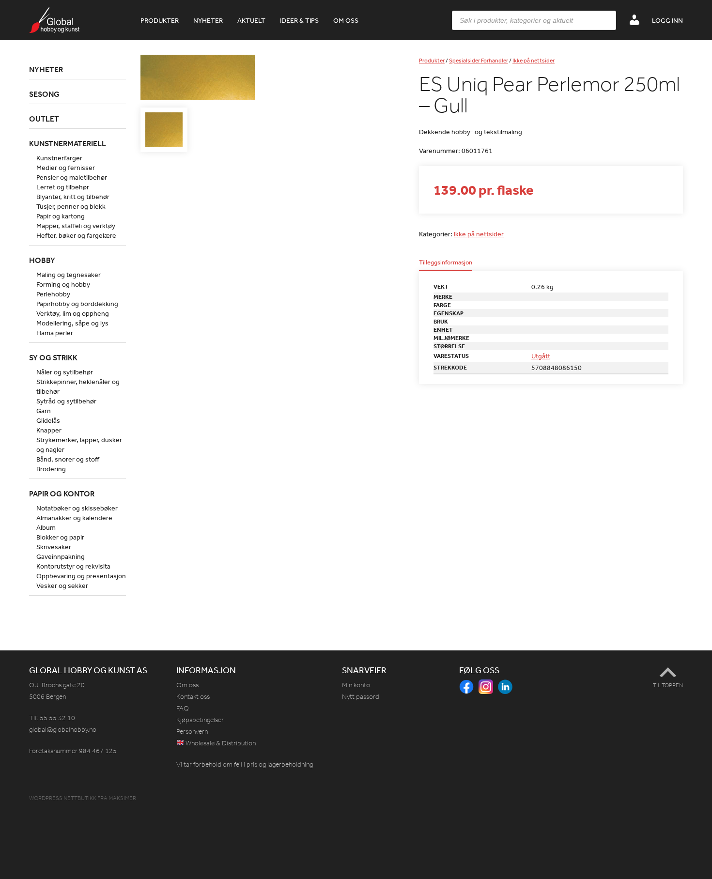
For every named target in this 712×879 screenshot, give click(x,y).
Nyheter (208, 20)
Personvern (192, 731)
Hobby (42, 260)
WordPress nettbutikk (62, 798)
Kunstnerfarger (59, 158)
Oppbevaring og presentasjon (81, 575)
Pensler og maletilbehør (71, 177)
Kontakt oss (193, 697)
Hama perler (54, 332)
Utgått (540, 356)
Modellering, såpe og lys (72, 323)
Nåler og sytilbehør (64, 372)
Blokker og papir (60, 537)
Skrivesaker (53, 546)
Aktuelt (251, 20)
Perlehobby (53, 294)
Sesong (44, 94)
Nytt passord (360, 697)
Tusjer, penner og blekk (71, 206)
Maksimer (122, 798)
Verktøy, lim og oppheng (72, 313)
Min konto (356, 685)
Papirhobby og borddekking (77, 303)
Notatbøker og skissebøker (77, 508)
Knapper (49, 430)
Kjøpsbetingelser (200, 720)
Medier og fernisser (65, 167)
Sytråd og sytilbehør (66, 401)
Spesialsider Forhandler (478, 60)
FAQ (182, 708)
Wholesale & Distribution (220, 743)
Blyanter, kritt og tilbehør (72, 196)
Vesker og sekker (62, 585)
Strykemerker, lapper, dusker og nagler (79, 444)
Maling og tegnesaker (68, 274)
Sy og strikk (53, 357)
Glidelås (48, 420)
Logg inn (667, 20)
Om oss (345, 20)
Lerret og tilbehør (62, 187)
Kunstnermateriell (67, 143)
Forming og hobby (63, 284)
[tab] (445, 265)
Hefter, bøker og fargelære (76, 235)
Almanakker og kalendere (74, 517)
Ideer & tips (299, 20)
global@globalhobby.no (62, 729)
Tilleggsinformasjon (445, 262)
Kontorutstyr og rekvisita (73, 566)
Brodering (51, 468)
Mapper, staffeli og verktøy (75, 225)
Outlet (44, 118)
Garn (43, 410)
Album (46, 527)
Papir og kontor (61, 493)
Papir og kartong (60, 216)
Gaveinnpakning (60, 556)
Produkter (159, 20)
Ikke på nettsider (533, 60)
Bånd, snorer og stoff (67, 459)
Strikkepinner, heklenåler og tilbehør (78, 386)
